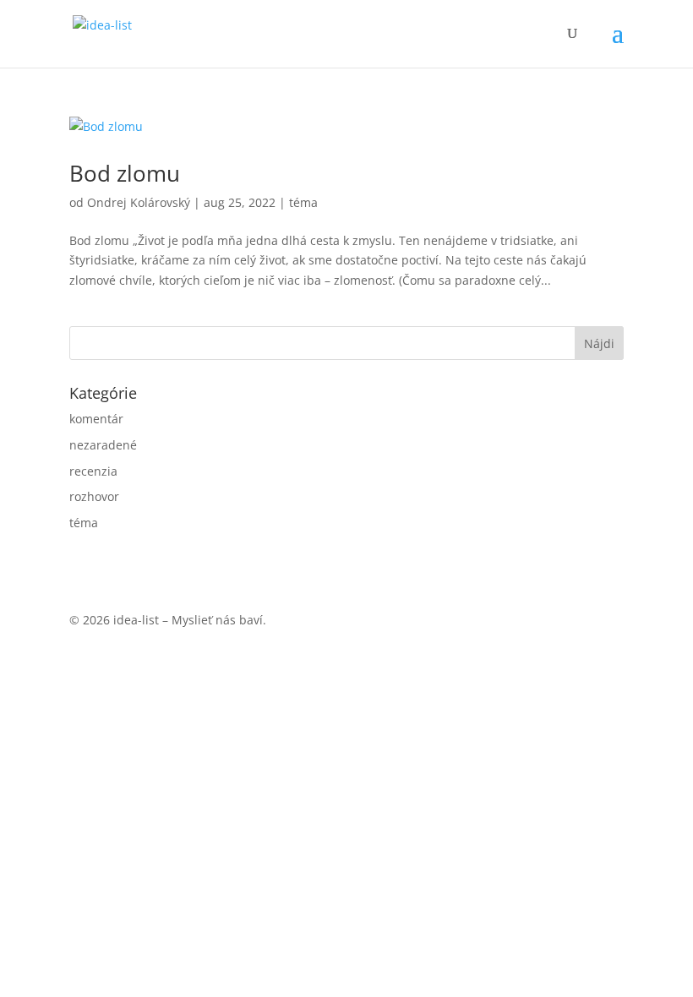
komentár (96, 419)
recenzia (93, 471)
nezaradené (103, 445)
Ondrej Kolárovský (138, 202)
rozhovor (94, 496)
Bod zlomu (124, 173)
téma (303, 202)
